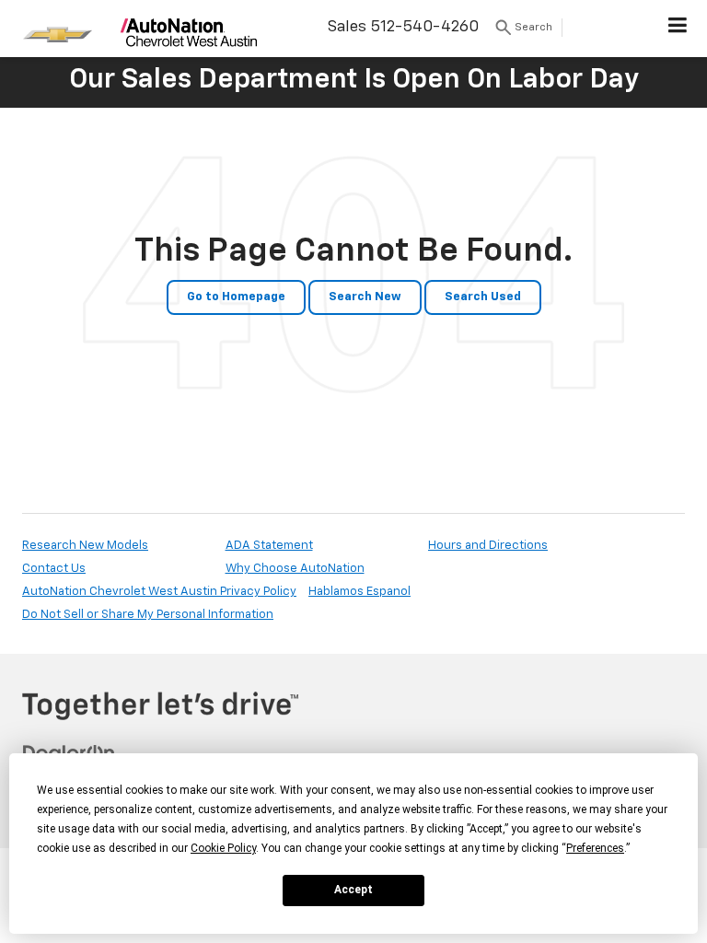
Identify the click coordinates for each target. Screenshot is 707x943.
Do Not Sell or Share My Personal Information (147, 615)
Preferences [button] (595, 848)
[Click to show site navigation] (678, 28)
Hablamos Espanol (359, 592)
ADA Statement (269, 546)
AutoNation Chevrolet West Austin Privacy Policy (159, 592)
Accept (353, 889)
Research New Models (85, 546)
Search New (365, 297)
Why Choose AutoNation (295, 569)
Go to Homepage (236, 297)
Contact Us (54, 569)
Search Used (483, 297)
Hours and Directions (488, 546)
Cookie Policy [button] (223, 848)
